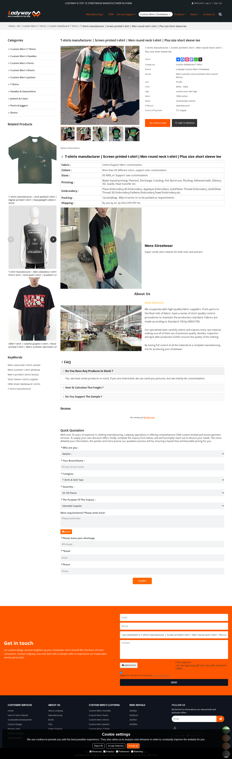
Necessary (97, 751)
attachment (130, 665)
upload (67, 531)
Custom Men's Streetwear (154, 14)
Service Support (125, 14)
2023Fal (133, 719)
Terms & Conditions (161, 675)
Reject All (98, 746)
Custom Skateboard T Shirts (63, 26)
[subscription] (220, 719)
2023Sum (133, 715)
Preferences (124, 751)
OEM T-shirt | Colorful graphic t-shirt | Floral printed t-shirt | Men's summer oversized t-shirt (34, 345)
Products (179, 14)
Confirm (142, 580)
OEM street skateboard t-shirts (24, 384)
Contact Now (159, 122)
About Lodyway (55, 710)
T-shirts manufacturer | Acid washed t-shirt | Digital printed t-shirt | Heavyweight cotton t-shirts (33, 200)
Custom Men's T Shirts (34, 26)
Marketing (138, 751)
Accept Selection (116, 746)
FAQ (50, 724)
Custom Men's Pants (98, 715)
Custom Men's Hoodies (100, 710)
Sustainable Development (20, 719)
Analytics (110, 751)
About (193, 14)
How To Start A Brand (18, 715)
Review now (149, 417)
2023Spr (133, 710)
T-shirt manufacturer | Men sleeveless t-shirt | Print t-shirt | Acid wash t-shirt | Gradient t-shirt (34, 273)
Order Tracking (55, 728)
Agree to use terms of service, (145, 675)
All (18, 26)
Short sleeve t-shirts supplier (23, 379)
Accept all (133, 746)
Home (12, 26)
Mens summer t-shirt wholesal (24, 369)
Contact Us (209, 14)
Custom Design (15, 724)
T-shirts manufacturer (19, 388)
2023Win (133, 724)
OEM (111, 14)
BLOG (51, 719)
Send (174, 682)
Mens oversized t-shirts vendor (24, 365)
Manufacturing (94, 14)
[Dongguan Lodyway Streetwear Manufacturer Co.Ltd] (24, 14)
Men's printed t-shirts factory (23, 374)
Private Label (14, 728)
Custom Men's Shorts (99, 719)
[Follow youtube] (175, 728)
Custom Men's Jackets (99, 724)
